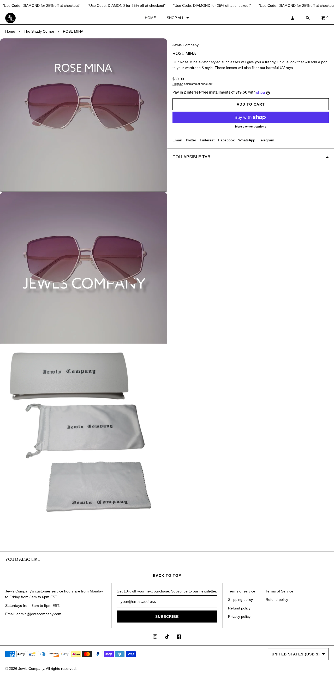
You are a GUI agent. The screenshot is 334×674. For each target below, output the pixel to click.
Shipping (177, 83)
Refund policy (239, 608)
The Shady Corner (39, 31)
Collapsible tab (191, 157)
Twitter (190, 140)
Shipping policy (240, 599)
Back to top (167, 575)
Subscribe (167, 616)
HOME (150, 18)
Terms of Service (279, 591)
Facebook (226, 140)
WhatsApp (246, 140)
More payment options (250, 126)
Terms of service (241, 591)
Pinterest (207, 140)
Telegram (266, 140)
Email (177, 140)
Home (10, 31)
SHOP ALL (175, 18)
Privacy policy (239, 616)
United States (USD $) (296, 654)
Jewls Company (185, 45)
